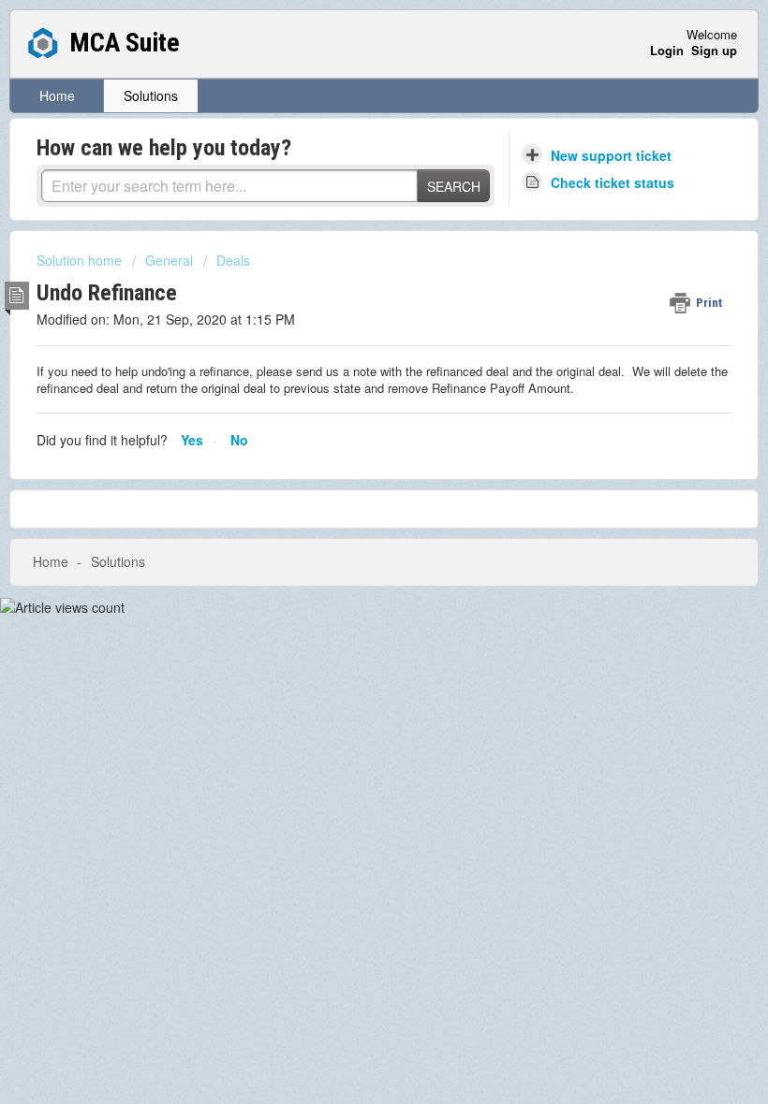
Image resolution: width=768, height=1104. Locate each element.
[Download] (349, 542)
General (169, 260)
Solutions (151, 95)
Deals (233, 260)
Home (57, 95)
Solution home (81, 260)
